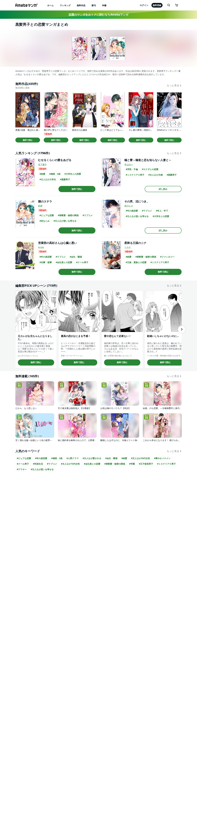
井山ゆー (128, 164)
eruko (41, 247)
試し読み (163, 188)
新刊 (94, 5)
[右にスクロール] (181, 329)
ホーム (50, 5)
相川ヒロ (128, 205)
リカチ (127, 247)
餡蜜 (40, 205)
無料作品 (81, 5)
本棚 (104, 5)
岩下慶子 (42, 164)
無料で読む (28, 140)
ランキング (65, 5)
